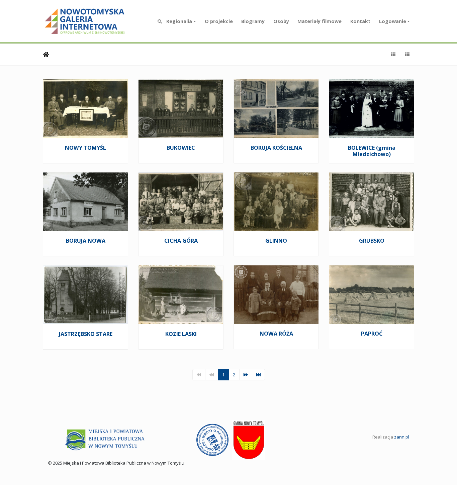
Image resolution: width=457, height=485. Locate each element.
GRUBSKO (371, 240)
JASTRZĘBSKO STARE (85, 334)
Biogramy (253, 21)
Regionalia (179, 21)
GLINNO (276, 240)
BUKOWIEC (181, 147)
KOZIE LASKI (181, 334)
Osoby (281, 21)
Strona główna (46, 54)
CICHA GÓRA (181, 240)
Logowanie (392, 21)
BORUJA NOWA (85, 240)
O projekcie (219, 21)
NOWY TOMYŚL (85, 147)
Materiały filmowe (319, 21)
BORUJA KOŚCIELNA (276, 147)
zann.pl (401, 437)
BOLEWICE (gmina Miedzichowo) (371, 151)
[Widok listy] (407, 54)
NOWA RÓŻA (276, 333)
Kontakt (360, 21)
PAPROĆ (371, 333)
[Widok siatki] (393, 54)
